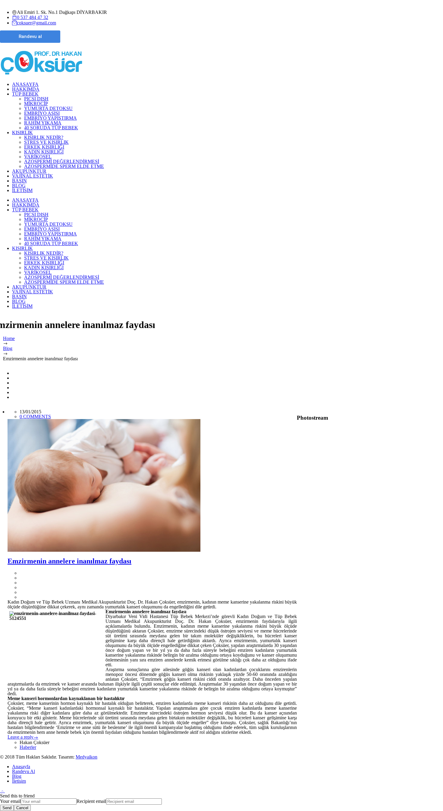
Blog (7, 348)
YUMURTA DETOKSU (48, 108)
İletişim (19, 781)
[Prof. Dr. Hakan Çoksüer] (41, 74)
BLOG (19, 185)
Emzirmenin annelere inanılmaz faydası (69, 561)
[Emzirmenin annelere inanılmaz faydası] (152, 485)
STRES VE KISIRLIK (46, 142)
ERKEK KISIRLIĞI (44, 147)
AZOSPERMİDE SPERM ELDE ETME (64, 166)
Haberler (28, 747)
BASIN (19, 180)
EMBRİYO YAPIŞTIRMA (50, 118)
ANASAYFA (25, 84)
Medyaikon (86, 756)
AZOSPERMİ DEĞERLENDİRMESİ (61, 161)
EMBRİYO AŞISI (42, 113)
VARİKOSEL (38, 156)
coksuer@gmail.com (36, 22)
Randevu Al (23, 771)
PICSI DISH (36, 98)
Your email (10, 801)
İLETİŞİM (22, 190)
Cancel (22, 808)
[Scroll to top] (2, 790)
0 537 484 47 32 (32, 17)
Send (6, 808)
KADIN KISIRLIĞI (44, 151)
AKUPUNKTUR (29, 171)
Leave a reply (20, 737)
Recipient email (91, 801)
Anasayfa (21, 766)
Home (9, 338)
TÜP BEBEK (25, 93)
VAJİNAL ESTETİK (32, 175)
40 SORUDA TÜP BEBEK (51, 127)
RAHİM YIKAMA (42, 122)
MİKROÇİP (36, 103)
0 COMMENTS (35, 416)
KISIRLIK (22, 132)
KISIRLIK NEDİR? (43, 137)
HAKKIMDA (25, 89)
